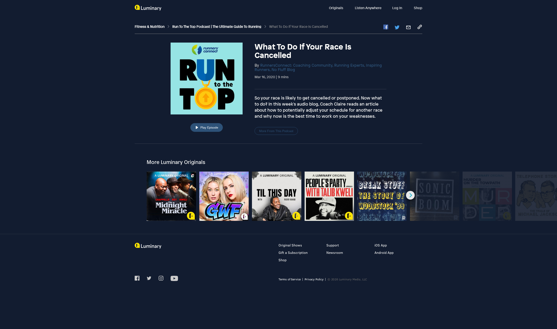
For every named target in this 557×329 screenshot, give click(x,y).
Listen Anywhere (368, 7)
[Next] (410, 195)
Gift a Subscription (293, 252)
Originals (336, 7)
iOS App (380, 245)
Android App (384, 252)
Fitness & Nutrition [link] (150, 26)
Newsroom (334, 252)
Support (332, 245)
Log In (397, 7)
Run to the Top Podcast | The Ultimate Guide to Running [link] (217, 26)
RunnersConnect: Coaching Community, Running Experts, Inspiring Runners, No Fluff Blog (318, 67)
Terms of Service (289, 279)
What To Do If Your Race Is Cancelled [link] (298, 26)
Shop (418, 7)
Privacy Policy (314, 279)
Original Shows (290, 245)
